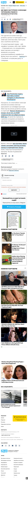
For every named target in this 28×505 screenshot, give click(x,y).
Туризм (15, 475)
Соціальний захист (18, 458)
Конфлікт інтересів (18, 462)
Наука (2, 471)
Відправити (14, 190)
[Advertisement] (14, 76)
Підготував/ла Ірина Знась (8, 163)
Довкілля (3, 475)
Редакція (3, 420)
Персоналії (16, 466)
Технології (3, 473)
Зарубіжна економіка (19, 460)
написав (22, 56)
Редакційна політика (6, 424)
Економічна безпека (18, 464)
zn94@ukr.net (17, 437)
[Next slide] (26, 6)
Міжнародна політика (6, 460)
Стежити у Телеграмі (15, 207)
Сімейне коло (17, 473)
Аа (13, 2)
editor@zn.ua (20, 439)
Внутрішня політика (5, 458)
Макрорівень (4, 462)
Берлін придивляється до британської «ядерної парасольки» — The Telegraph (11, 406)
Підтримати (20, 2)
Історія (15, 471)
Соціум (15, 468)
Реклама (3, 422)
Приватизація (4, 466)
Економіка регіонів (5, 468)
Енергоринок (4, 464)
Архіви (2, 417)
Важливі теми (4, 5)
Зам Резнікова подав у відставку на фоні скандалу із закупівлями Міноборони (15, 96)
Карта (2, 426)
